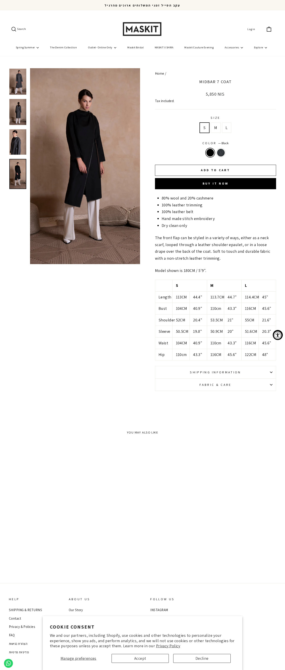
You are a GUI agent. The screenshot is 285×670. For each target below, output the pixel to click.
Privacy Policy (168, 645)
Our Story (76, 610)
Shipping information (215, 372)
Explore (259, 47)
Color (215, 143)
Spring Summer (25, 47)
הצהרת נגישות (18, 643)
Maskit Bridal (135, 47)
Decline (202, 658)
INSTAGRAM (159, 610)
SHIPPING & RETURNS (25, 610)
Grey (220, 152)
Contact (15, 618)
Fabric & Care (215, 384)
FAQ (12, 635)
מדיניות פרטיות (19, 652)
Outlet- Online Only (100, 47)
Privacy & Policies (22, 626)
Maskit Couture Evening (199, 47)
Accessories (232, 47)
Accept (140, 658)
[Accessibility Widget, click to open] (278, 335)
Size (215, 117)
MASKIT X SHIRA (164, 47)
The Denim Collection (63, 47)
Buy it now (215, 183)
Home (159, 73)
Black (210, 152)
